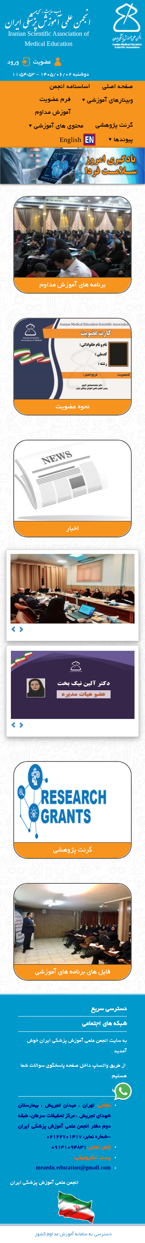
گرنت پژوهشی (72, 850)
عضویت (42, 62)
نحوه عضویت (72, 407)
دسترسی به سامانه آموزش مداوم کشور (73, 1234)
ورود (13, 62)
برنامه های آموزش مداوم (72, 285)
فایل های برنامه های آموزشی (72, 972)
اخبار (72, 529)
